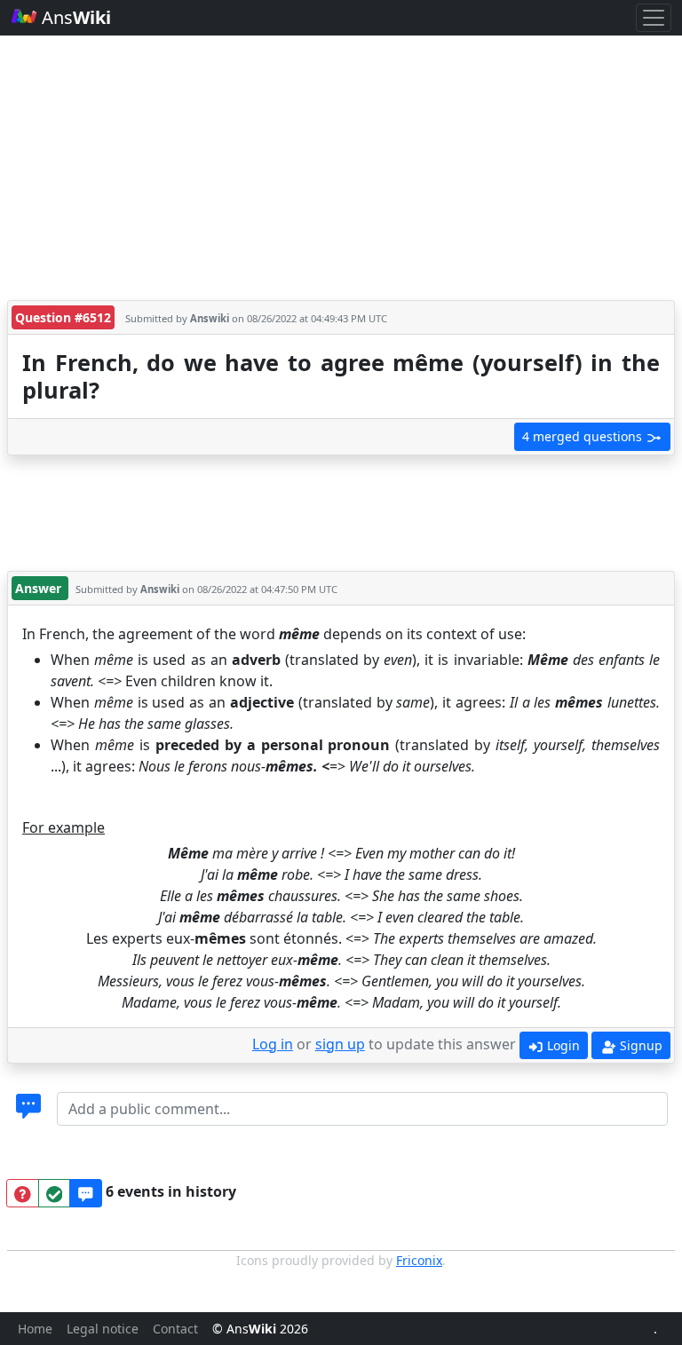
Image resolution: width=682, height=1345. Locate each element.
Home (35, 1328)
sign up (340, 1044)
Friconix (419, 1260)
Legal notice (103, 1328)
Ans (74, 17)
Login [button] (561, 1045)
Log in (272, 1044)
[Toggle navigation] (653, 18)
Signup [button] (639, 1045)
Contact (175, 1328)
